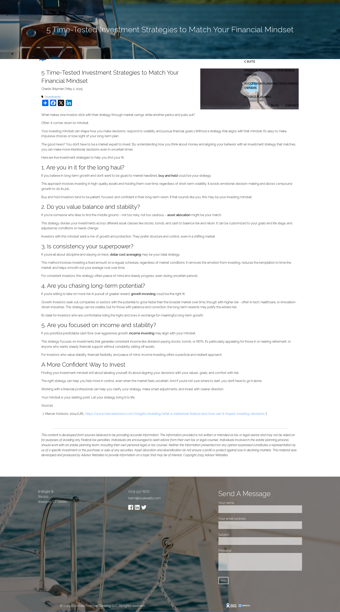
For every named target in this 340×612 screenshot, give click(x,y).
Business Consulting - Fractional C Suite (270, 59)
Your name (240, 503)
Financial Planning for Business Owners (269, 72)
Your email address (246, 518)
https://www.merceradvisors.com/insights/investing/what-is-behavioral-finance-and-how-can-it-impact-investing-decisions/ (176, 414)
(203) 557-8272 (139, 491)
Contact (292, 105)
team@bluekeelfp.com (144, 498)
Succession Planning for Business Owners (271, 86)
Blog (275, 105)
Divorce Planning (257, 96)
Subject (238, 534)
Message (239, 550)
